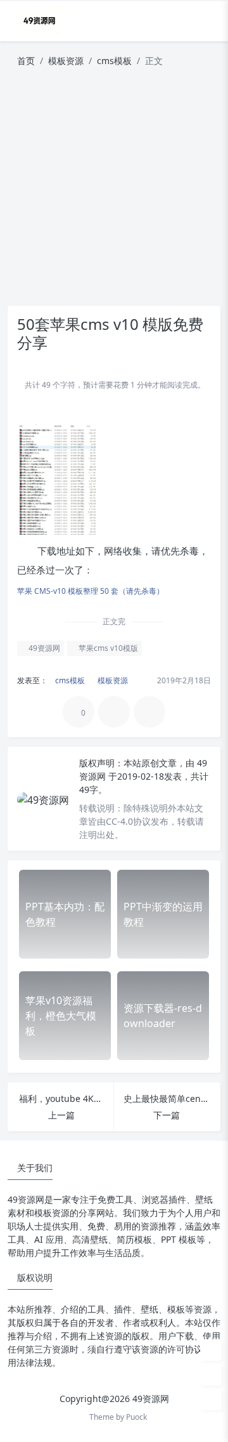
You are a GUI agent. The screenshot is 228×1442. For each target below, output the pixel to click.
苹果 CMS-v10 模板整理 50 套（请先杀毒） (90, 591)
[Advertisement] (114, 191)
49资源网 (43, 648)
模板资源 (66, 61)
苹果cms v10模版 (107, 648)
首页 (26, 61)
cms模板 (114, 61)
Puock (136, 1417)
